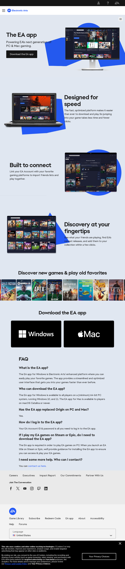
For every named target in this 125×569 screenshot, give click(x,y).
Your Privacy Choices (99, 556)
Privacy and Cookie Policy (16, 564)
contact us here (37, 466)
